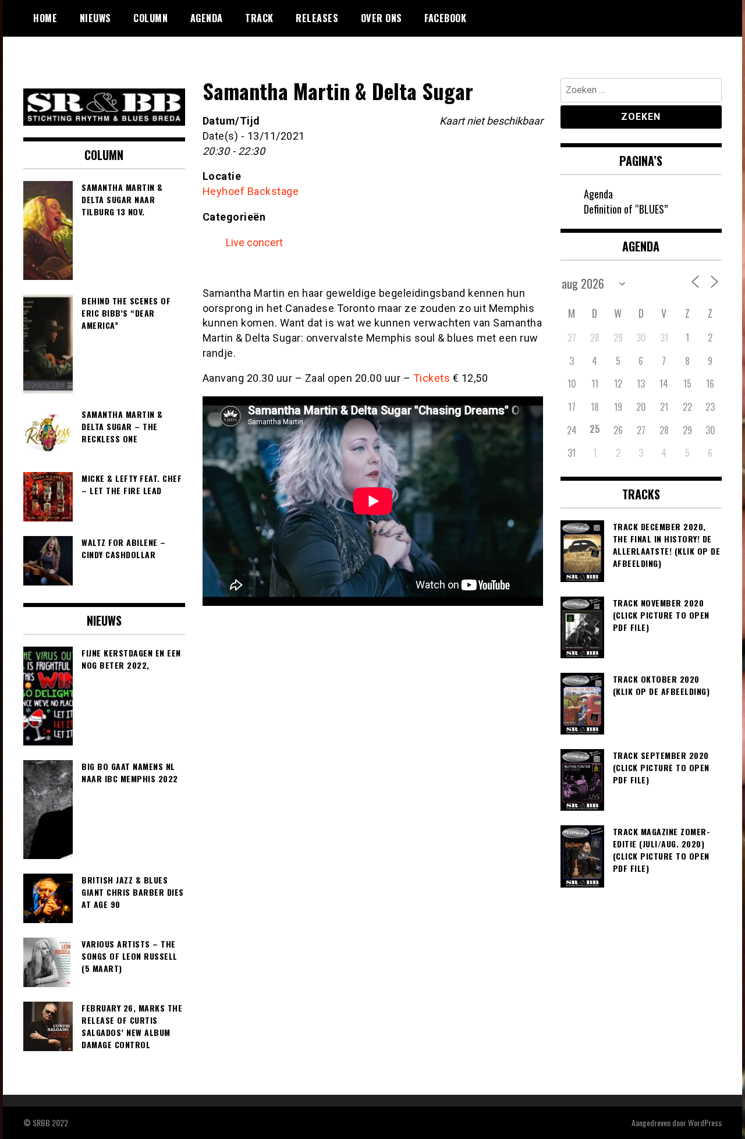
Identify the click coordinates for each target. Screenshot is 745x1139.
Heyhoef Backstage (251, 191)
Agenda (206, 18)
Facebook (445, 18)
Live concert (254, 242)
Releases (317, 18)
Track (259, 18)
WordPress (705, 1122)
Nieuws (95, 18)
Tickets (431, 378)
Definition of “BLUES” (626, 209)
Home (45, 18)
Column (150, 18)
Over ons (381, 18)
